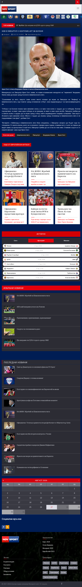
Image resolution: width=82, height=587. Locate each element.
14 (63, 498)
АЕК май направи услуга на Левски (31, 307)
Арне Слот (61, 135)
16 (8, 502)
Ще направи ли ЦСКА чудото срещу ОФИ (33, 340)
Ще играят (41, 240)
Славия (73, 563)
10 (19, 498)
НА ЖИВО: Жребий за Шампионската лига (46, 26)
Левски (46, 563)
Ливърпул (36, 135)
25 (30, 507)
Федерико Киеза (49, 135)
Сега (15, 240)
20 (52, 502)
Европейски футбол (34, 34)
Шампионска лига (23, 135)
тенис (64, 568)
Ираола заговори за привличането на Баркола (35, 456)
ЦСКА (54, 563)
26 (41, 507)
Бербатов (55, 568)
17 (19, 502)
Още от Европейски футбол (16, 145)
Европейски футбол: (24, 26)
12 (41, 498)
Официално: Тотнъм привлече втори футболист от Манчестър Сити (43, 423)
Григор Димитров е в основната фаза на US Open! (36, 367)
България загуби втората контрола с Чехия (34, 434)
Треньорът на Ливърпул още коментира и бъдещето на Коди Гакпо (67, 184)
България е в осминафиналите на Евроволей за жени (38, 389)
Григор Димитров (50, 577)
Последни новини (15, 362)
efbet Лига (73, 568)
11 (30, 498)
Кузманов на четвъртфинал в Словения (32, 467)
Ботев (63, 572)
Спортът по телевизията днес (28, 329)
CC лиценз (43, 584)
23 (8, 507)
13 (52, 498)
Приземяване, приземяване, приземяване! (34, 318)
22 (74, 502)
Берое (46, 568)
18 (30, 502)
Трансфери (54, 572)
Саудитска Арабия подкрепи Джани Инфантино (35, 445)
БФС (45, 572)
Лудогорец (64, 563)
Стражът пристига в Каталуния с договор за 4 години (13, 222)
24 (19, 507)
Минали (66, 240)
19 (41, 502)
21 (63, 502)
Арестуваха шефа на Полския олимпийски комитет (37, 400)
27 (52, 507)
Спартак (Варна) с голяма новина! (30, 378)
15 (74, 498)
